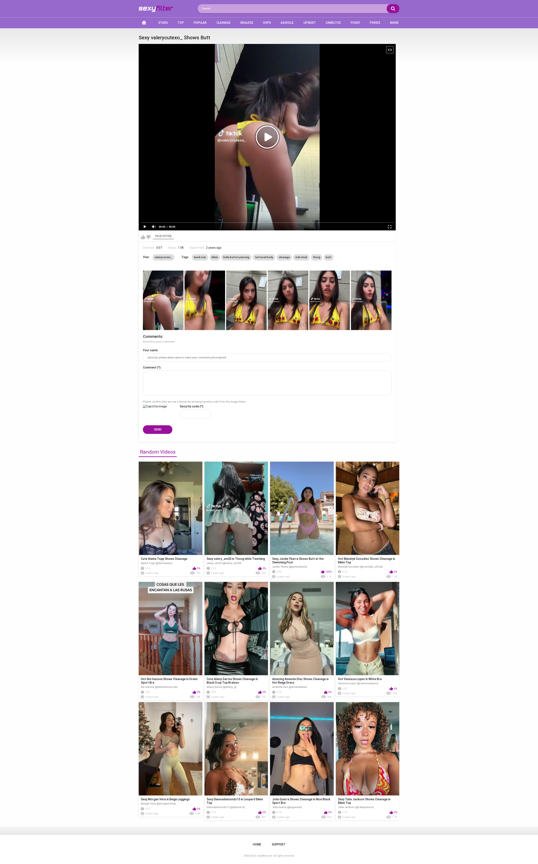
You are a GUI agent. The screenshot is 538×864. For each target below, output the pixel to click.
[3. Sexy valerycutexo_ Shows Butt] (246, 300)
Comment (149, 367)
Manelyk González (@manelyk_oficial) (360, 566)
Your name (150, 350)
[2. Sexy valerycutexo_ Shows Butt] (205, 300)
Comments (152, 336)
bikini (215, 257)
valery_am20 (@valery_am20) (224, 563)
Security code (189, 406)
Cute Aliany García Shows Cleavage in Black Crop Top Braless (232, 680)
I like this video (143, 237)
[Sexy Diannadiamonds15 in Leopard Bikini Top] (236, 748)
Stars (163, 22)
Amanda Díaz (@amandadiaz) (289, 687)
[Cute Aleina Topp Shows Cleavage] (170, 508)
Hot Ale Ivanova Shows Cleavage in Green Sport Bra (169, 680)
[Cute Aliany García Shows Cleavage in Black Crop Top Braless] (236, 628)
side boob (301, 257)
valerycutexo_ (163, 257)
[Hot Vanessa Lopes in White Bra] (368, 628)
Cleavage (223, 22)
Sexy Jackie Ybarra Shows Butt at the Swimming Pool (298, 560)
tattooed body (264, 257)
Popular (200, 22)
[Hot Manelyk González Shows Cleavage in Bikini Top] (368, 508)
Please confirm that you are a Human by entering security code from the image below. (194, 401)
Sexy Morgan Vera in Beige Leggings (165, 799)
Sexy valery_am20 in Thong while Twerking (236, 558)
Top (181, 22)
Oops (267, 22)
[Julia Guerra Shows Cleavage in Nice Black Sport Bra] (302, 748)
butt (328, 257)
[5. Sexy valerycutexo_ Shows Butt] (329, 300)
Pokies (375, 22)
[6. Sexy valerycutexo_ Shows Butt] (371, 300)
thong (316, 257)
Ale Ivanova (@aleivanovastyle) (159, 687)
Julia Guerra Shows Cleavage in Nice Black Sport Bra (301, 801)
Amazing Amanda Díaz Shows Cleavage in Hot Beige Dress (300, 680)
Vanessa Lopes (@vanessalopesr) (358, 683)
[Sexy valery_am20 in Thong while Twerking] (236, 508)
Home (144, 22)
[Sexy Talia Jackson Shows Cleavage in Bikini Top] (368, 748)
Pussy (355, 22)
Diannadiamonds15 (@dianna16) (226, 807)
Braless (246, 22)
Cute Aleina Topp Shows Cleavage (164, 558)
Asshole (287, 22)
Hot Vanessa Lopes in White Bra (360, 679)
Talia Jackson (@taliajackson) (356, 807)
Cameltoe (333, 22)
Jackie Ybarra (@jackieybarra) (289, 566)
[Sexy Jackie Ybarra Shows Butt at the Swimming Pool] (302, 508)
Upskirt (309, 22)
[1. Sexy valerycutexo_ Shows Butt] (163, 300)
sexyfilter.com (264, 855)
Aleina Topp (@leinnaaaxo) (156, 563)
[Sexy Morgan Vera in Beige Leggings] (170, 748)
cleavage (284, 257)
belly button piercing (236, 257)
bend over (200, 257)
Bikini (394, 22)
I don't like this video (148, 237)
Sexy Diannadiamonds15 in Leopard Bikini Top (235, 801)
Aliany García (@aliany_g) (221, 687)
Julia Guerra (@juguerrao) (287, 807)
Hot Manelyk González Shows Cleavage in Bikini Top (366, 560)
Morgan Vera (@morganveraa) (158, 803)
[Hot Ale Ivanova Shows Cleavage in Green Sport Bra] (170, 628)
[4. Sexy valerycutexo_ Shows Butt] (288, 300)
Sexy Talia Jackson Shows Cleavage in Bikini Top (364, 801)
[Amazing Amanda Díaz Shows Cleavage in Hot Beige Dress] (302, 628)
